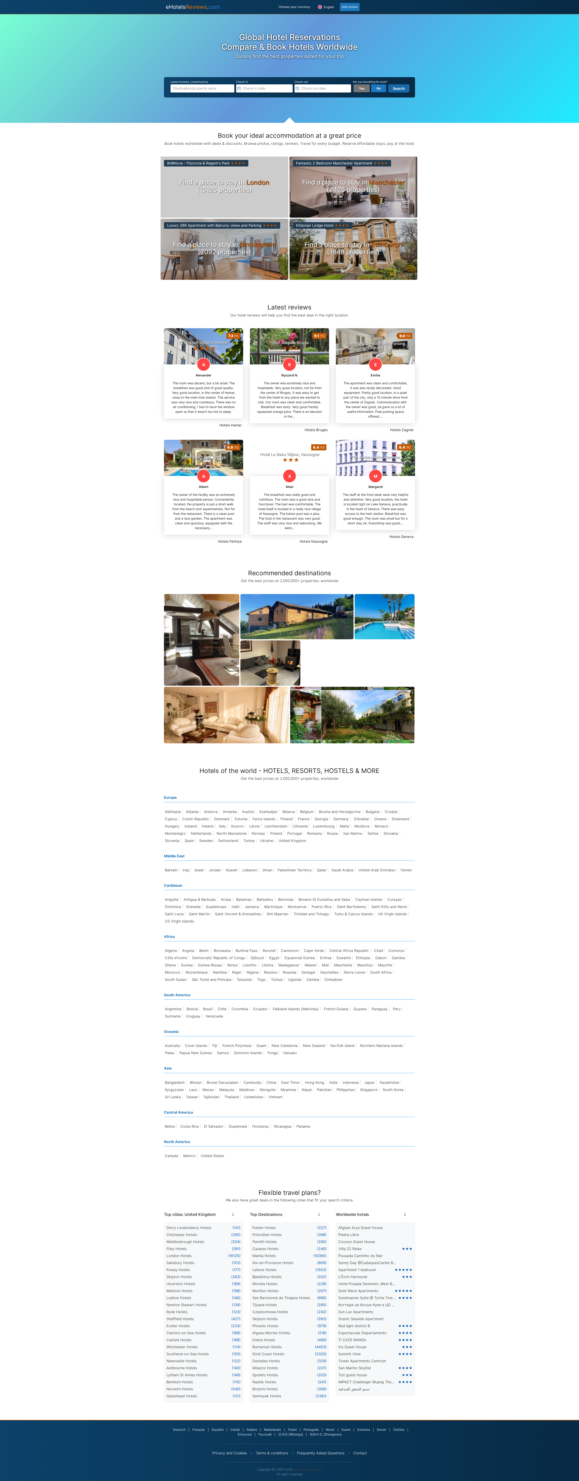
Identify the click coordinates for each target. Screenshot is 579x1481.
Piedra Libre (348, 1234)
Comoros (396, 950)
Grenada (193, 906)
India (333, 1082)
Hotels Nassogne (314, 541)
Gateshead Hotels (181, 1396)
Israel (199, 870)
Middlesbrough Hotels (185, 1241)
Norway (258, 833)
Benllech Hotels (179, 1382)
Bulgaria (373, 811)
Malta (344, 826)
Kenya (232, 965)
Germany (341, 819)
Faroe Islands (264, 819)
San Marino (352, 833)
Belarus (288, 811)
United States (212, 1155)
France (303, 819)
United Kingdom (292, 840)
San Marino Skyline (354, 1368)
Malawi (311, 965)
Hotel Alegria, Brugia (290, 342)
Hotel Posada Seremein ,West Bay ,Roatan (367, 1283)
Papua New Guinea (195, 1053)
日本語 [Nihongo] (290, 1434)
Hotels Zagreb (402, 430)
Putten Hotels (264, 1227)
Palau (169, 1053)
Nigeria (253, 972)
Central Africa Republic (349, 950)
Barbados (265, 899)
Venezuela (214, 1016)
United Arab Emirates (376, 870)
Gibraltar (361, 819)
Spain (189, 840)
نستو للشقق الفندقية (354, 1389)
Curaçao (394, 899)
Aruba (226, 899)
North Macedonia (232, 833)
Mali (325, 965)
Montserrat (297, 906)
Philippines (346, 1089)
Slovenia (172, 840)
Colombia (240, 1009)
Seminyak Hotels (266, 1396)
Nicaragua (282, 1126)
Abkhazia (173, 811)
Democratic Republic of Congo (218, 958)
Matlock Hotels (179, 1290)
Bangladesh (175, 1082)
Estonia (241, 819)
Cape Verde (314, 950)
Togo (261, 979)
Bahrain (171, 870)
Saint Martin (199, 914)
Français (198, 1429)
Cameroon (290, 950)
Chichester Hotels (181, 1234)
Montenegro (175, 833)
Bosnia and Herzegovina (340, 811)
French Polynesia (236, 1045)
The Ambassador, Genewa (375, 457)
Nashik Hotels (264, 1382)
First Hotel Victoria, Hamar (203, 342)
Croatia (391, 811)
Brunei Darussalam (222, 1082)
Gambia (398, 958)
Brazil (208, 1009)
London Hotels (179, 1255)
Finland (286, 819)
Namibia (220, 972)
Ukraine (266, 840)
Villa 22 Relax (350, 1248)
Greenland (400, 819)
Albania (192, 811)
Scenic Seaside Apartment (361, 1319)
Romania (314, 833)
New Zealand (314, 1045)
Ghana (170, 965)
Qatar (321, 870)
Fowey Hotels (178, 1269)
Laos (193, 1089)
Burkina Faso (247, 950)
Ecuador (260, 1009)
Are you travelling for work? (370, 81)
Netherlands (201, 833)
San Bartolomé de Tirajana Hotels (281, 1298)
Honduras (260, 1126)
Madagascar (288, 965)
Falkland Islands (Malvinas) (296, 1009)
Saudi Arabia (342, 870)
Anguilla (171, 899)
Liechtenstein (276, 826)
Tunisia (277, 979)
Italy (222, 826)
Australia (172, 1045)
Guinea (187, 965)
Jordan (215, 870)
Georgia (321, 819)
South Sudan (176, 979)
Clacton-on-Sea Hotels (186, 1333)
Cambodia (252, 1082)
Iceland (191, 826)
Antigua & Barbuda (200, 899)
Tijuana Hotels (264, 1305)
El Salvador (213, 1126)
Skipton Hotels (179, 1276)
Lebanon (249, 870)
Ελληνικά (245, 1434)
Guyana (360, 1009)
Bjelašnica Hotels (267, 1276)
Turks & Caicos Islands (353, 914)
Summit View (349, 1354)
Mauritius (365, 965)
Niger (236, 972)
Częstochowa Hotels (270, 1312)
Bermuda (285, 899)
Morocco (172, 972)
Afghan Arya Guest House (360, 1227)
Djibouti (257, 958)
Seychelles (329, 972)
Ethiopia (363, 958)
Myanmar (289, 1089)
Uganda (294, 979)
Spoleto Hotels (265, 1375)
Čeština (398, 1429)
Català (235, 1429)
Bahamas (244, 899)
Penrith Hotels (264, 1241)
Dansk (381, 1429)
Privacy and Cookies (229, 1453)
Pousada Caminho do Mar (360, 1255)
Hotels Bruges (316, 430)
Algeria (171, 950)
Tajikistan (211, 1097)
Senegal (308, 972)
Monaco (381, 826)
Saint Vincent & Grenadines (238, 914)
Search (399, 88)
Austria (248, 811)
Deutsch (179, 1429)
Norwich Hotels (179, 1389)
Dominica (173, 906)
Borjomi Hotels (265, 1389)
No (379, 88)
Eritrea (325, 958)
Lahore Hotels (264, 1269)
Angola (188, 950)
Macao (208, 1089)
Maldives (246, 1089)
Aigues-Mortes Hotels (271, 1333)
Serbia (373, 833)
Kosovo (237, 826)
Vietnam (275, 1097)
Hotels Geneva (401, 537)
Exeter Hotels (178, 1326)
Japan (369, 1082)
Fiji (214, 1045)
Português (311, 1429)
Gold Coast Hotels (268, 1354)
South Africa (381, 972)
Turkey (249, 840)
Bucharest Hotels (267, 1347)
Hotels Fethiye (230, 541)
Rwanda (289, 972)
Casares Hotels (265, 1248)
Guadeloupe (216, 906)
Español (217, 1429)
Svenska (363, 1429)
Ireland (208, 826)
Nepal (307, 1089)
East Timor (290, 1082)
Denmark (222, 819)
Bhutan (196, 1082)
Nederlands (272, 1429)
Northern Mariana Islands (381, 1045)
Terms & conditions (272, 1453)
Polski (292, 1429)
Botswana (222, 950)
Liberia (267, 965)
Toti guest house (352, 1375)
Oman (267, 870)
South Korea (393, 1089)
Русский (265, 1434)
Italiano (252, 1429)
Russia (332, 833)
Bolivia (192, 1009)
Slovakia (391, 833)
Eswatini (344, 958)
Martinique (273, 906)
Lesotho (249, 965)
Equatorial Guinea (300, 958)
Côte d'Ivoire (176, 958)
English (328, 7)
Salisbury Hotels (180, 1262)
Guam (261, 1045)
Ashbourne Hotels (181, 1368)
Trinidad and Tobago (311, 914)
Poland (276, 833)
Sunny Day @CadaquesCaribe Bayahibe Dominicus (367, 1262)
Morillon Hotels (265, 1290)
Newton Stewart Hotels (186, 1305)
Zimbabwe (333, 979)
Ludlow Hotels (178, 1298)
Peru (397, 1009)
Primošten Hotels (267, 1234)
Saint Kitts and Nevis (389, 906)
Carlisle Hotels (178, 1340)
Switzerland (228, 840)
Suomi (345, 1429)
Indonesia (351, 1082)
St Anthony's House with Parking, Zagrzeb (375, 345)
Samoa (223, 1053)
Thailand (231, 1097)
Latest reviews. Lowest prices (189, 81)
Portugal (294, 833)
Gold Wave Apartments (358, 1290)
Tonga (272, 1053)
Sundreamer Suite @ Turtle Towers (367, 1298)
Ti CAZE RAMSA (352, 1340)
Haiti (236, 906)
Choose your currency (294, 7)
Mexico (189, 1155)
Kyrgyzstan (174, 1089)
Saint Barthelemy (351, 906)
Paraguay (380, 1009)
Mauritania (343, 965)
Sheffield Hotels (180, 1319)
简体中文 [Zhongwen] (326, 1434)
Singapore (368, 1089)
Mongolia (267, 1089)
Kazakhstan (389, 1082)
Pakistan (324, 1089)
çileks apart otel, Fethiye (203, 457)
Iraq (186, 870)
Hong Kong (314, 1082)
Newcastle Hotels (181, 1361)
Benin (204, 950)
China (271, 1082)
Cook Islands (196, 1045)
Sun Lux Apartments (355, 1312)
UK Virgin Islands (392, 914)
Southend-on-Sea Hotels (187, 1354)
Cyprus (171, 819)
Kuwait (231, 870)
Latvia (254, 826)
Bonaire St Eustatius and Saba (324, 899)
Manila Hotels (264, 1255)
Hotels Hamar (230, 425)
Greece (380, 819)
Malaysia (226, 1089)
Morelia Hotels (264, 1283)
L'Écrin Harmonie (352, 1276)
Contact (360, 1453)
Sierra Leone (354, 972)
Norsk (330, 1429)
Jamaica (252, 906)
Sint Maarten (277, 914)
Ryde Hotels (176, 1312)
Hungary (172, 826)
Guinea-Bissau (210, 965)
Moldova (361, 826)
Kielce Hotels (263, 1340)
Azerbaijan (268, 811)
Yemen (406, 870)
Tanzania (244, 979)
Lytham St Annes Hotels (186, 1375)
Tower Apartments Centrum (362, 1361)
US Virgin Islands (179, 921)
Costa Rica (189, 1126)
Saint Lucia (174, 914)
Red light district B (354, 1326)
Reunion (271, 972)
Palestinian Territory (295, 870)
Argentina (173, 1009)
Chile (222, 1009)
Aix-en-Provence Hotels (272, 1262)
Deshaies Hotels (266, 1361)
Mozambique (196, 972)
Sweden (206, 840)
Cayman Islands (368, 899)
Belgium (307, 811)
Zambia (312, 979)
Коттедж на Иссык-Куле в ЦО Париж (367, 1305)
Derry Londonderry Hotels (188, 1227)
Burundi (269, 950)
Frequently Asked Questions (320, 1453)
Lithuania (300, 826)
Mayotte (385, 965)
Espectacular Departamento (362, 1333)
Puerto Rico (322, 906)
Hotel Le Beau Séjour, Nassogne (289, 454)
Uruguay (193, 1016)
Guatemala (238, 1126)
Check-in (242, 81)
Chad (378, 950)
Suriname (173, 1016)
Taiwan (192, 1097)
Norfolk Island (342, 1045)
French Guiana (336, 1009)
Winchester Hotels (182, 1347)
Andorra (211, 811)
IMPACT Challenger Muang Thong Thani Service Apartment (367, 1382)
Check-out (301, 81)
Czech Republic (195, 819)
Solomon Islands (248, 1053)
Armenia (230, 811)
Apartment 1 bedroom (357, 1269)
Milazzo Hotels (265, 1368)
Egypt (274, 958)
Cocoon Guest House (356, 1241)
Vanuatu (290, 1053)
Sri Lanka (173, 1097)
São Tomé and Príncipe (211, 979)
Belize (170, 1126)
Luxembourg (324, 826)
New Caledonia (285, 1045)
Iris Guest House (352, 1347)
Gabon (381, 958)
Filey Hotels (176, 1248)
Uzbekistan (253, 1097)
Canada (171, 1155)
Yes (362, 88)
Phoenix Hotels (265, 1326)
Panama (303, 1126)
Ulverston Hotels (180, 1283)
